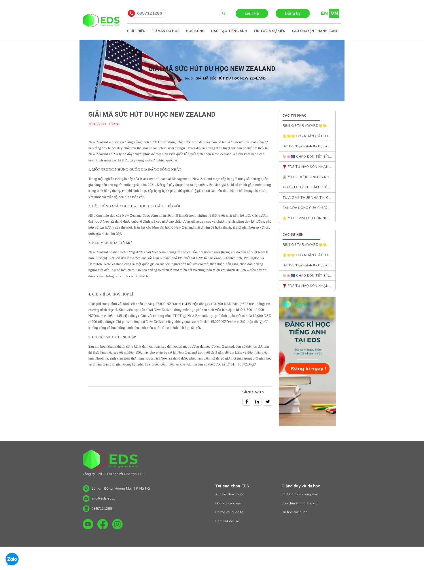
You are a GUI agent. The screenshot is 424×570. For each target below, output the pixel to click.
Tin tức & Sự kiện (269, 31)
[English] (322, 13)
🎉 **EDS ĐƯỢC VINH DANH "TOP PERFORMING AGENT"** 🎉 (333, 177)
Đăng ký (293, 13)
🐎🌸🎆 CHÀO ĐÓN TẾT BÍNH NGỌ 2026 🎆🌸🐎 (322, 156)
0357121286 (149, 13)
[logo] (110, 460)
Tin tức (184, 78)
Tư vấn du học (166, 31)
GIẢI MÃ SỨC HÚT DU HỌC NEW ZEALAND (152, 114)
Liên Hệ (252, 13)
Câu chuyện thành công (315, 31)
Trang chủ (163, 78)
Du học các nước (294, 512)
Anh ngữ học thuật (229, 494)
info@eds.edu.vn (104, 498)
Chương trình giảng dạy (300, 494)
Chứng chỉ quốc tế (229, 512)
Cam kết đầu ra (227, 521)
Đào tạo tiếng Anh (229, 31)
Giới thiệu (136, 31)
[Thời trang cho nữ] (307, 361)
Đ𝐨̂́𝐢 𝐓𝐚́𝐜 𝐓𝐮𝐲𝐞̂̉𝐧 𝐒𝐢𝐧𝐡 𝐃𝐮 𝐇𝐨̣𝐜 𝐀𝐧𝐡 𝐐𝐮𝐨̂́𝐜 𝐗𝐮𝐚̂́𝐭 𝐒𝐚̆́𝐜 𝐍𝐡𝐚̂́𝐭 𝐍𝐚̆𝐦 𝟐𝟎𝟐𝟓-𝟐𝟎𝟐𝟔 (335, 146)
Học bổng (195, 31)
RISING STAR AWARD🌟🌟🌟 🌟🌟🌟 (313, 125)
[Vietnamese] (334, 13)
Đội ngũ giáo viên (228, 503)
